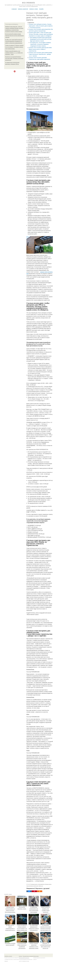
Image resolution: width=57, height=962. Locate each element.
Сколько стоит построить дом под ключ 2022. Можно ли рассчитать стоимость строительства (40, 49)
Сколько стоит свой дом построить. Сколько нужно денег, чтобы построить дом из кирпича (40, 25)
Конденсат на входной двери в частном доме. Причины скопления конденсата (14, 58)
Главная (14, 9)
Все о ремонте (28, 2)
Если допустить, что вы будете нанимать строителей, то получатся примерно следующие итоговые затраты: (40, 44)
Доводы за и (41, 885)
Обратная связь (36, 956)
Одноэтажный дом (41, 884)
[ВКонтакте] (29, 891)
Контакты (20, 956)
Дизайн (41, 9)
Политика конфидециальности (24, 957)
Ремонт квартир (23, 9)
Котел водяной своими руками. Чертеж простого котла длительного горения (14, 35)
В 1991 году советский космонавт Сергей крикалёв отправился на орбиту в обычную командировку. (13, 41)
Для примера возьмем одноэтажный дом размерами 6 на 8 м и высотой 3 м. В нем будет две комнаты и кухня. (40, 39)
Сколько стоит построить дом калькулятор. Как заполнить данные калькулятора (41, 30)
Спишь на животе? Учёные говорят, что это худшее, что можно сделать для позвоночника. (14, 47)
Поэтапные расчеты (35, 27)
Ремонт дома (33, 9)
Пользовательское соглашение (28, 956)
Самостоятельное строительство (32, 885)
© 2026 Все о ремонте (8, 956)
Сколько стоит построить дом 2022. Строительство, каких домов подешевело (39, 58)
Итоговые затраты (48, 884)
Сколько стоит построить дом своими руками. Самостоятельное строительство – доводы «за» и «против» (40, 54)
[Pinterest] (34, 891)
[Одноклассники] (39, 891)
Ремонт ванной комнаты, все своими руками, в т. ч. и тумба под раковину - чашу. (14, 52)
